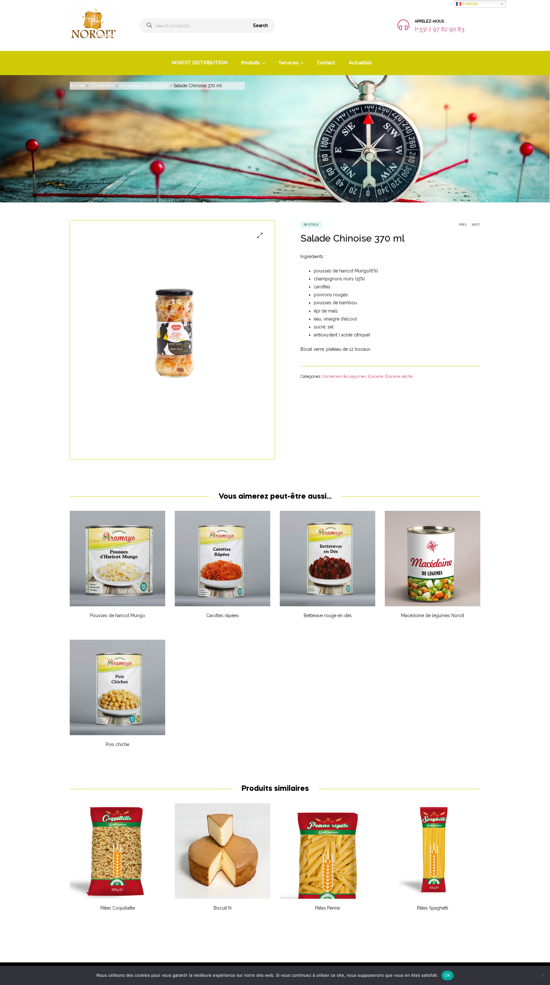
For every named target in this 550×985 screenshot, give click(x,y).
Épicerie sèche (398, 376)
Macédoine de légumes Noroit (432, 615)
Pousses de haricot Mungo (117, 615)
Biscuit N (222, 908)
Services (289, 63)
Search (260, 25)
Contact (326, 63)
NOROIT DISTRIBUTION (199, 63)
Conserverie (102, 85)
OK (448, 975)
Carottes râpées (222, 615)
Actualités (360, 63)
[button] (260, 235)
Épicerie (375, 376)
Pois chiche (117, 744)
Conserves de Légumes (144, 85)
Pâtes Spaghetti (432, 908)
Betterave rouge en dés (328, 615)
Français (469, 3)
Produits (250, 63)
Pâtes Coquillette (117, 908)
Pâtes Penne (327, 908)
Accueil (77, 85)
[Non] (542, 975)
